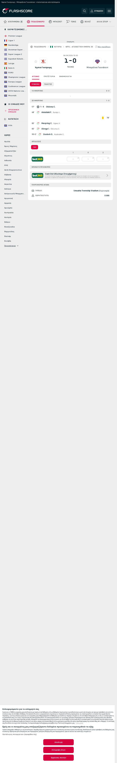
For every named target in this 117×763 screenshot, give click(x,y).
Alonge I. (45, 129)
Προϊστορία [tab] (49, 76)
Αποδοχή (58, 742)
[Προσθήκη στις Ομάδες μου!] (35, 61)
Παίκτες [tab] (48, 84)
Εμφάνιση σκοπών (58, 758)
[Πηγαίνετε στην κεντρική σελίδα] (23, 11)
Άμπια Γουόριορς (43, 67)
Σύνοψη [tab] (35, 84)
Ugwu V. (56, 123)
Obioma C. (55, 129)
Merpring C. (46, 123)
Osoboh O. (48, 134)
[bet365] (37, 159)
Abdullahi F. (46, 112)
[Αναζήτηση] (85, 11)
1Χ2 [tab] (34, 147)
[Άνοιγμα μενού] (109, 11)
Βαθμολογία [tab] (65, 76)
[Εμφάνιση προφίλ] (43, 61)
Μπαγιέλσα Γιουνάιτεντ (97, 67)
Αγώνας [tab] (35, 76)
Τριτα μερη (79, 723)
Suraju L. (56, 112)
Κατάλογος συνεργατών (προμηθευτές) (19, 734)
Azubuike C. (59, 134)
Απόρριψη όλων (58, 750)
